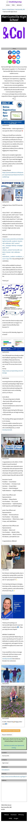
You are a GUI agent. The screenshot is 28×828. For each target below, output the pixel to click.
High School (5, 763)
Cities (13, 5)
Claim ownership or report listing (10, 730)
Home (8, 5)
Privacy (21, 814)
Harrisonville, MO (20, 9)
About (7, 814)
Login (16, 818)
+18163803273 (5, 770)
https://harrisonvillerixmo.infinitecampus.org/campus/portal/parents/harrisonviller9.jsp (12, 175)
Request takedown (7, 734)
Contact (14, 814)
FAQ (10, 818)
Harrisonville (5, 755)
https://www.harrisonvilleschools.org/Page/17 (14, 776)
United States (10, 9)
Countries (20, 5)
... (14, 98)
